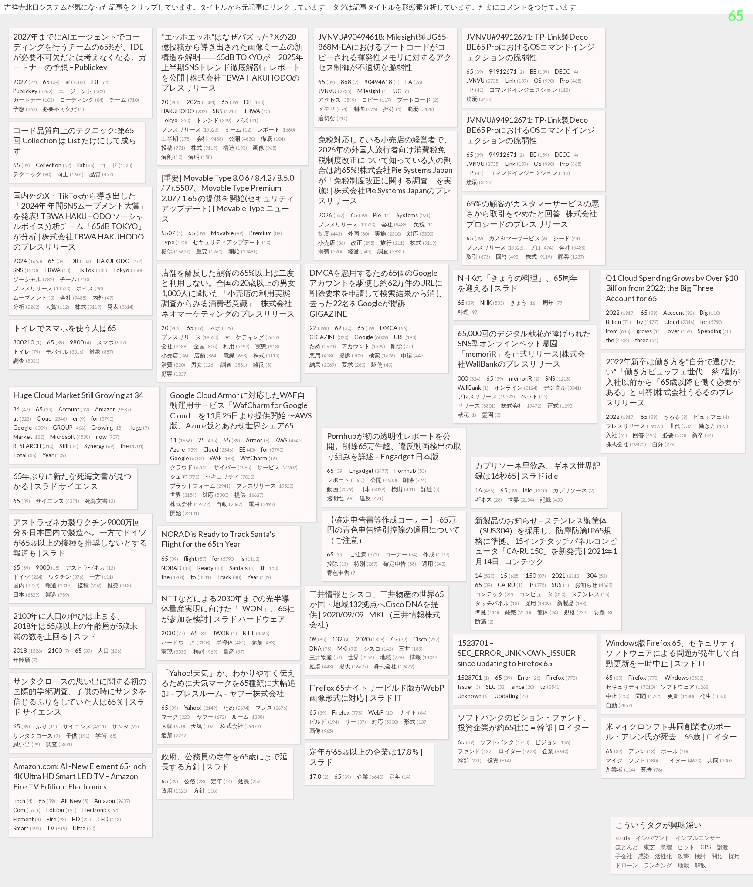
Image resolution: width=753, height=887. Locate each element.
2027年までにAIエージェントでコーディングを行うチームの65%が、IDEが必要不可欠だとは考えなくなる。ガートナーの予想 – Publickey (79, 52)
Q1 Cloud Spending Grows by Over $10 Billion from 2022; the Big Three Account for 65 (672, 288)
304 (597, 575)
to (200, 576)
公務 (194, 781)
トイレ (26, 351)
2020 (370, 639)
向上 (70, 174)
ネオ (221, 327)
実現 (174, 651)
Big (710, 312)
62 (343, 327)
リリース (476, 405)
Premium (265, 232)
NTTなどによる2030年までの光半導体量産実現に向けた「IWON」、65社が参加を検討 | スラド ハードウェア (228, 609)
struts (622, 837)
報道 (58, 585)
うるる (675, 416)
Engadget (369, 470)
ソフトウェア (685, 686)
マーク (176, 716)
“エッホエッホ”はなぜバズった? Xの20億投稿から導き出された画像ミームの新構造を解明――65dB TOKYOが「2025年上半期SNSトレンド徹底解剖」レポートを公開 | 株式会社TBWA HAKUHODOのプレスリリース (232, 62)
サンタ (125, 726)
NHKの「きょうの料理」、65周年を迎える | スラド (518, 283)
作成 (436, 554)
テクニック (32, 174)
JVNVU (335, 91)
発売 (518, 612)
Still (68, 445)
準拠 (487, 612)
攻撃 (683, 856)
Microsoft (70, 436)
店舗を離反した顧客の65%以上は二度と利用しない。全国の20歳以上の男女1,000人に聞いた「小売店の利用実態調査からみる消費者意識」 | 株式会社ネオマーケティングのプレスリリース (228, 293)
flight (195, 558)
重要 (209, 251)
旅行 (392, 242)
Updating (511, 695)
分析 (26, 306)
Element (27, 819)
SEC (496, 686)
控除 (337, 563)
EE (247, 449)
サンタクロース (36, 735)
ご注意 (364, 554)
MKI (347, 648)
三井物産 (325, 657)
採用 (734, 856)
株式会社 (521, 405)
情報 (424, 657)
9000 (48, 567)
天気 (203, 725)
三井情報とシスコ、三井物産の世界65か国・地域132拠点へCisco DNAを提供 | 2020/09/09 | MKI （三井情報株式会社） (376, 609)
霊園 (491, 414)
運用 (261, 503)
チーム (124, 99)
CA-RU (510, 584)
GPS (705, 846)
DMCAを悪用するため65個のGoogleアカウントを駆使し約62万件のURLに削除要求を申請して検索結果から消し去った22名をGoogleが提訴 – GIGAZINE (376, 293)
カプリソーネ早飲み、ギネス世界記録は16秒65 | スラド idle (537, 470)
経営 (360, 251)
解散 (700, 865)
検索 (382, 355)
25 (207, 440)
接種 (90, 585)
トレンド (213, 120)
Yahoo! (200, 707)
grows (649, 330)
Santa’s (242, 567)
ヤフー (211, 716)
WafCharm (258, 458)
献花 (467, 414)
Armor (258, 440)
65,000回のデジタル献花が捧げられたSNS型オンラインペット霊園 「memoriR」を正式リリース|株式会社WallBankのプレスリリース (524, 348)
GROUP (69, 427)
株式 (204, 147)
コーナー (401, 554)
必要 (674, 435)
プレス (271, 707)
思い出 (26, 744)
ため (322, 346)
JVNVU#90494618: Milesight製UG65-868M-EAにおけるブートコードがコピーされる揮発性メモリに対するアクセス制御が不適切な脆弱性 (384, 52)
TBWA (257, 111)
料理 (468, 311)
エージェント (81, 91)
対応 (420, 233)
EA (413, 81)
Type (174, 242)
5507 (172, 232)
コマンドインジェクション (529, 89)
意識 (236, 355)
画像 (265, 147)
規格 (576, 612)
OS (544, 80)
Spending (714, 330)
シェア (185, 476)
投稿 (173, 147)
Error (529, 677)
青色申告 (342, 572)
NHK (492, 302)
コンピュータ (542, 593)
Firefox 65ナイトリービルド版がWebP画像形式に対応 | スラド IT (376, 692)
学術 (106, 735)
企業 (555, 751)
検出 (403, 489)
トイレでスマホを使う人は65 (64, 328)
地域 (392, 657)
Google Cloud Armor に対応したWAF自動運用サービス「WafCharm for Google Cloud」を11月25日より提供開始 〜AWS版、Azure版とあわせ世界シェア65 (241, 410)
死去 (651, 769)
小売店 (331, 242)
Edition (61, 809)
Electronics (101, 809)
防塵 (603, 612)
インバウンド (653, 837)
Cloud (679, 321)
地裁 (683, 865)
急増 (666, 846)
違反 (371, 498)
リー (355, 721)
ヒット (686, 846)
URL (405, 337)
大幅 (173, 725)
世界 (183, 494)
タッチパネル (497, 603)
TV (57, 828)
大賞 (57, 306)
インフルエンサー (698, 837)
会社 (210, 138)
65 (51, 81)
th (269, 567)
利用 (236, 346)
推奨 (119, 585)
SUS (560, 584)
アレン (641, 751)
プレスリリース (190, 129)
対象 (101, 351)
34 (21, 409)
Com (27, 809)
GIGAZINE (329, 337)
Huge (139, 427)
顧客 (571, 256)
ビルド (324, 721)
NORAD (176, 567)
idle (535, 490)
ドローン (626, 865)
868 (350, 81)
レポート (276, 129)
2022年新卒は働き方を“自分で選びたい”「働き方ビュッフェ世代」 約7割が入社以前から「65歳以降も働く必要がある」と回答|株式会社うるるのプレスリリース (673, 382)
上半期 (176, 138)
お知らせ (594, 584)
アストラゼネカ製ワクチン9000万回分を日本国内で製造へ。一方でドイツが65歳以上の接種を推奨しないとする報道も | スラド (80, 537)
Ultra (84, 828)
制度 (330, 233)
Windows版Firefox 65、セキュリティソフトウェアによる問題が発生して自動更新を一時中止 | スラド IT (672, 653)
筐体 (547, 612)
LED (109, 819)
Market (28, 436)
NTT (256, 633)
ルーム (248, 716)
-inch (23, 800)
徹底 (273, 138)
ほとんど (626, 846)
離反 (262, 364)
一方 (101, 576)
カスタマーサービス (518, 238)
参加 (263, 642)
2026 (331, 215)
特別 (366, 563)
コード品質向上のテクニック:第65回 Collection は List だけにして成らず (74, 140)
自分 (664, 444)
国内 (26, 585)
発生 (713, 695)
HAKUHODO (184, 111)
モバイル (65, 351)
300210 (27, 342)
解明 (200, 156)
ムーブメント (33, 297)
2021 (566, 575)
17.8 (319, 776)
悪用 (321, 355)
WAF (222, 458)
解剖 (172, 156)
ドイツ (28, 576)
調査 (390, 251)
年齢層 (25, 659)
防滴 (484, 621)
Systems (414, 215)
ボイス (89, 288)
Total (25, 455)
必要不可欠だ (63, 108)
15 (510, 575)
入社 (616, 435)
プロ (541, 247)
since (523, 686)
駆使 (382, 364)
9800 (80, 342)
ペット (534, 396)
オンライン (516, 387)
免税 (424, 224)
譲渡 (722, 846)
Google (371, 337)
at (22, 418)
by (647, 321)
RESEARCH (33, 445)
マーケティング (251, 337)
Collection (53, 165)
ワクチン (66, 576)
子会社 (623, 856)
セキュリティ (229, 476)
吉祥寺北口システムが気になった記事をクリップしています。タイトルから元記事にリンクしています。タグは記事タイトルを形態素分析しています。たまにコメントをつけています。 (293, 7)
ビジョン (552, 742)
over (680, 330)
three (646, 340)
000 (469, 378)
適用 (434, 563)
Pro (571, 80)
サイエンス (57, 500)
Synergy (99, 445)
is (250, 558)
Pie (382, 215)
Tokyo (175, 120)
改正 (363, 242)
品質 (101, 174)
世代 (681, 425)
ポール (674, 751)
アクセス (337, 99)
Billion (618, 321)
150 (536, 575)
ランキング (658, 865)
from (618, 330)
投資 (499, 760)
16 (485, 490)
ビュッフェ (711, 416)
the (617, 340)
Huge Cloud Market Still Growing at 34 (78, 395)
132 (341, 639)
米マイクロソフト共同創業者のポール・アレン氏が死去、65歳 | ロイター (671, 731)
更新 (681, 695)
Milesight (372, 91)
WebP (381, 712)
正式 (560, 405)
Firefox (561, 677)
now (107, 436)
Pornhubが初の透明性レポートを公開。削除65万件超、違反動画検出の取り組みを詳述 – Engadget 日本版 (394, 446)
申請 (413, 355)
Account (678, 312)
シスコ (378, 648)
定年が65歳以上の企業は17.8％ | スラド (366, 756)
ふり (46, 726)
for (711, 321)
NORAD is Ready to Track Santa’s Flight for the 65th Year (218, 539)
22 (319, 327)
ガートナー (33, 99)
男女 (203, 364)
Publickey (33, 91)
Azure (183, 449)
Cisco (426, 639)
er (79, 418)
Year (54, 455)
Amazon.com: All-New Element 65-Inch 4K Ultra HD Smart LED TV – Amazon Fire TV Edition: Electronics (79, 776)
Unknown (473, 695)
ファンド (475, 751)
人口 (110, 650)
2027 (25, 81)
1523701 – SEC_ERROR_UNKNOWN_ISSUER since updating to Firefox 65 (517, 653)
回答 (508, 256)
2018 (27, 650)
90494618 (382, 81)
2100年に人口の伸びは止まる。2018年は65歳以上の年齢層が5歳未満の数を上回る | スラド (75, 626)
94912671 (506, 71)
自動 (229, 503)
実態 (267, 346)
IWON (225, 633)
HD (82, 819)
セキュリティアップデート (232, 242)
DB (254, 101)
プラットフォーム (200, 485)
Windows (684, 677)
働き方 (713, 425)
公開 (242, 138)
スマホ (111, 342)
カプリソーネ (573, 490)
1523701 (473, 677)
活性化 (663, 856)
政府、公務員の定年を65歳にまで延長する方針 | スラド (224, 761)
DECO (566, 71)
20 (171, 101)
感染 (643, 856)
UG (401, 91)
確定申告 (399, 563)
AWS (289, 440)
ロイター (517, 751)
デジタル (562, 387)
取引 (478, 256)
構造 (235, 147)
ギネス (488, 499)
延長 (250, 781)
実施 (388, 233)
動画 (340, 489)
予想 (25, 108)
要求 (354, 364)
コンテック (494, 593)
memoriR (524, 378)
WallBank (473, 387)
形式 (416, 721)
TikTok (91, 269)
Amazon (113, 409)
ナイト (413, 712)
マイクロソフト (632, 760)
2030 (173, 633)
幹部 (470, 760)
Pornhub (410, 470)
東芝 (649, 846)
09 (317, 639)
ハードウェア (185, 642)
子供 (78, 735)
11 (181, 440)
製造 (57, 594)
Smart (27, 828)
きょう (523, 302)
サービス (277, 467)
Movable (227, 232)
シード (566, 238)
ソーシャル (33, 279)
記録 (552, 499)
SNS (225, 111)
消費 (330, 251)
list (86, 165)
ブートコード (417, 99)
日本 (372, 489)
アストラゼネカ (90, 567)
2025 (201, 101)
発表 (120, 306)
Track (229, 576)
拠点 (321, 666)
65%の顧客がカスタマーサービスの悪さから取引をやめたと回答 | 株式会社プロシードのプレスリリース (532, 214)
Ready (210, 567)
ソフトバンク (504, 742)
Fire (56, 819)
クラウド (189, 467)
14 (485, 575)
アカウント (363, 346)
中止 (618, 695)
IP (537, 584)
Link (516, 80)
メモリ (333, 108)
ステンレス (590, 593)
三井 (411, 648)
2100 (58, 650)
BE (539, 71)
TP (475, 89)
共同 (720, 760)
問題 (648, 695)
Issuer (469, 686)
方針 (205, 790)
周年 (553, 302)
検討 (700, 856)
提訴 (351, 355)
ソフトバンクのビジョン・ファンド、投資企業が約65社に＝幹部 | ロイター (524, 722)
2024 (27, 260)
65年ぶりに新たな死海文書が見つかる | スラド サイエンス (72, 481)
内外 (103, 297)
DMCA (393, 327)
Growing (107, 427)
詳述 (430, 489)
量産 (233, 651)
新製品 (572, 603)
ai (75, 81)
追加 (174, 735)
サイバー (232, 467)
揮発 (392, 108)
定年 (399, 776)
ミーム (237, 129)
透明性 (340, 498)
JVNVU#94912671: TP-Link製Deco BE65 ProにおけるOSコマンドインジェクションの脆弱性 (530, 47)
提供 (175, 251)
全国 (205, 346)
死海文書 (100, 500)
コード (116, 165)
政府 (174, 790)
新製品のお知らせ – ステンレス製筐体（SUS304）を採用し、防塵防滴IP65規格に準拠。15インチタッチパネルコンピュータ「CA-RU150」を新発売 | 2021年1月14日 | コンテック (546, 541)
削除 (403, 346)
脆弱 (420, 108)
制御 (365, 108)
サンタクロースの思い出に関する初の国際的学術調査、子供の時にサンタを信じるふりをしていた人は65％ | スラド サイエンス (79, 696)
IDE (100, 81)
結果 (322, 364)
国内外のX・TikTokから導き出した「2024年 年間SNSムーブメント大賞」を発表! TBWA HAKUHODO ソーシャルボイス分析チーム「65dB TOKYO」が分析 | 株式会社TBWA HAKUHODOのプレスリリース (80, 221)
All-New (74, 800)
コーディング (82, 99)
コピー (376, 99)
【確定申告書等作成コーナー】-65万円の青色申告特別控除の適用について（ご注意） (393, 530)
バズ (247, 120)
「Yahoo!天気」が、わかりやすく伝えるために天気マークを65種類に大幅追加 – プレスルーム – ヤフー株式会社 (228, 683)
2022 (620, 312)
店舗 (206, 355)
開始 (717, 856)
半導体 (231, 642)
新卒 (702, 435)
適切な (333, 118)
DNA (320, 648)
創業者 (620, 769)
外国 (358, 233)
